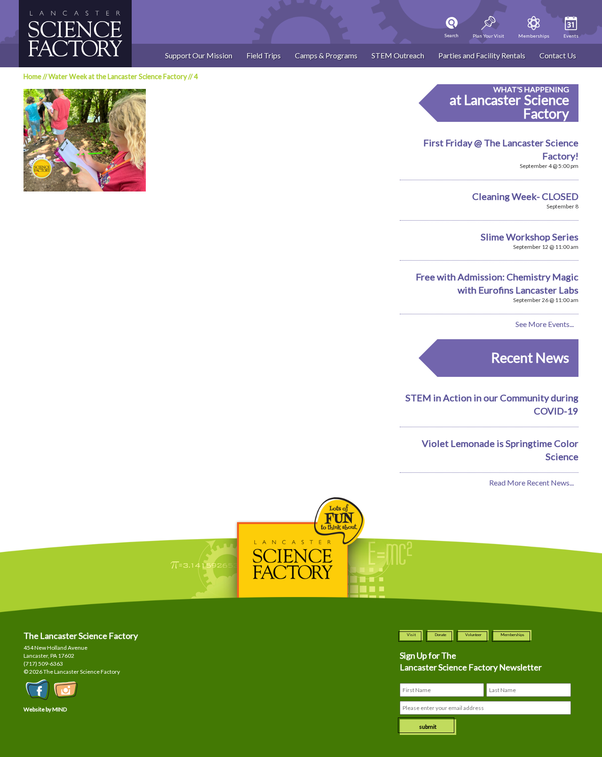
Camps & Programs (326, 55)
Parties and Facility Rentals (481, 55)
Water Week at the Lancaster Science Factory (117, 76)
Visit (411, 634)
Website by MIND (45, 709)
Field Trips (263, 55)
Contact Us (557, 55)
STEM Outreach (398, 55)
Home (32, 76)
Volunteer (473, 634)
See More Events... (544, 323)
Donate (440, 634)
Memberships (512, 634)
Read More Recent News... (531, 482)
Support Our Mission (198, 55)
